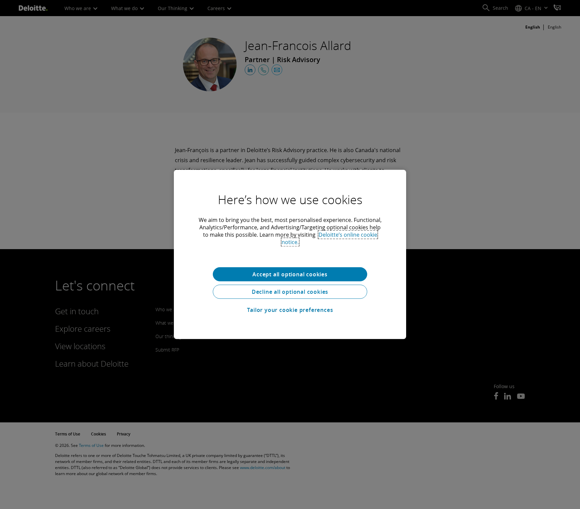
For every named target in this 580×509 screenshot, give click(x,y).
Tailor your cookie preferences (290, 310)
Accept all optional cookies (290, 274)
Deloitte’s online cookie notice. (329, 238)
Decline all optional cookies (290, 291)
